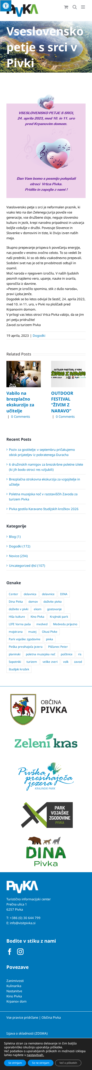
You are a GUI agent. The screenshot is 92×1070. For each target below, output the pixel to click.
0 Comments (20, 416)
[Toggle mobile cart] (66, 7)
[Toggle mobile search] (75, 7)
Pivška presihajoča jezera (26, 647)
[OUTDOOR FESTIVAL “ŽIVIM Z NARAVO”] (68, 363)
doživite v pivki (18, 609)
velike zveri (50, 662)
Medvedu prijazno (65, 624)
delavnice (48, 594)
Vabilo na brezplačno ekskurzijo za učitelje (20, 402)
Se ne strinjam (40, 1063)
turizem (32, 662)
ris (79, 654)
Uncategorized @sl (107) (27, 565)
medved (41, 624)
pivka (49, 639)
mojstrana (16, 632)
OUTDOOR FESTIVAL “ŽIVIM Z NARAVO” (62, 402)
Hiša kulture (17, 617)
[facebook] (9, 951)
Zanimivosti (15, 981)
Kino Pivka (37, 617)
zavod (78, 662)
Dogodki (39, 335)
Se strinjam (15, 1063)
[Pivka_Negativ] (22, 882)
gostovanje (54, 609)
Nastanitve (14, 991)
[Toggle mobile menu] (83, 7)
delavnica (30, 594)
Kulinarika (13, 986)
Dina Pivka (16, 602)
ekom (38, 609)
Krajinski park (59, 617)
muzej (32, 632)
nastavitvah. (35, 1055)
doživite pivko (52, 602)
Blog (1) (15, 536)
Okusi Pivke (49, 632)
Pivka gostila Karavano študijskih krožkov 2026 (44, 509)
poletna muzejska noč (40, 654)
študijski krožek (19, 669)
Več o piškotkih (68, 1063)
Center (13, 594)
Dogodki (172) (19, 546)
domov (33, 602)
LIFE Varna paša (20, 624)
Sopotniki (15, 662)
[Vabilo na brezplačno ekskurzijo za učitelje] (23, 363)
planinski (14, 654)
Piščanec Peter (58, 647)
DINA (63, 594)
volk (65, 662)
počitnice (67, 654)
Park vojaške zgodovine (24, 639)
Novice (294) (18, 556)
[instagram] (20, 951)
